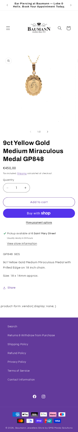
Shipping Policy (18, 344)
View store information (22, 243)
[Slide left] (30, 132)
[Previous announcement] (7, 5)
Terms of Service (19, 370)
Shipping (22, 173)
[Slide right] (47, 132)
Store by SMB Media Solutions (55, 428)
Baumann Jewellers (26, 428)
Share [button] (12, 287)
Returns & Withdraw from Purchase (31, 335)
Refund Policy (17, 353)
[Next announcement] (71, 5)
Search (12, 326)
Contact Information (21, 379)
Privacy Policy (17, 361)
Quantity (8, 180)
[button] (8, 28)
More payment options (39, 222)
